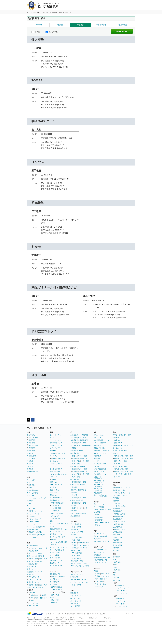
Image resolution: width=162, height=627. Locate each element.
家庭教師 (73, 511)
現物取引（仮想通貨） (36, 532)
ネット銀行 (31, 495)
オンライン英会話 (76, 532)
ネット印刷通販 (99, 507)
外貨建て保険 (117, 537)
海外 (57, 595)
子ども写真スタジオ (57, 531)
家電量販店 (74, 593)
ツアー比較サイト (56, 589)
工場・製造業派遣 (100, 469)
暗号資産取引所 (32, 529)
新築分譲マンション (34, 582)
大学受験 (39, 25)
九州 (45, 559)
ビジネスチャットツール (102, 509)
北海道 (74, 456)
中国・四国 (43, 598)
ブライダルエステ (100, 533)
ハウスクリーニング (57, 445)
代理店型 (32, 440)
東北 (32, 595)
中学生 (80, 508)
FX (28, 506)
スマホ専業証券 (32, 490)
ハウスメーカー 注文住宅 (35, 587)
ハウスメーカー (34, 603)
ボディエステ (98, 539)
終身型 (116, 514)
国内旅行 (54, 576)
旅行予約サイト (55, 574)
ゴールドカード (34, 521)
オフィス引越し (55, 552)
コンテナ (54, 477)
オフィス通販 (54, 555)
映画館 (96, 571)
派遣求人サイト (99, 471)
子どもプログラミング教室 (79, 566)
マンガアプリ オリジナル (58, 547)
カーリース (53, 492)
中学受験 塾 (74, 479)
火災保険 (30, 453)
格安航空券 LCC (55, 584)
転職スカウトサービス (101, 450)
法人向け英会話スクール (78, 563)
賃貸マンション (32, 569)
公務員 (74, 548)
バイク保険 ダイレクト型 (121, 493)
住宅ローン (31, 503)
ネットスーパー (55, 461)
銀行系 (31, 511)
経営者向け (99, 517)
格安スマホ (118, 440)
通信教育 (73, 505)
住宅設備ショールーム (34, 572)
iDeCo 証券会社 (32, 493)
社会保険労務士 (83, 542)
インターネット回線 (120, 466)
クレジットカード (33, 514)
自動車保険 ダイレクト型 (121, 488)
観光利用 (54, 602)
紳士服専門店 (75, 598)
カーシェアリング (56, 484)
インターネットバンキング (36, 498)
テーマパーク (98, 587)
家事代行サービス (56, 443)
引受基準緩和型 (119, 516)
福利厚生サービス (56, 560)
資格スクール (75, 550)
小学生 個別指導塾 (76, 500)
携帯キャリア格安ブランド (123, 445)
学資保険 (30, 469)
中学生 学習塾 (101, 25)
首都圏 (31, 559)
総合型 (53, 539)
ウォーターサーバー (57, 435)
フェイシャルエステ (100, 536)
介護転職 (97, 458)
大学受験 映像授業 (76, 450)
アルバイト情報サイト (101, 443)
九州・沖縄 (76, 464)
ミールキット (54, 456)
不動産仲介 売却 (32, 545)
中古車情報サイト (56, 498)
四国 (115, 461)
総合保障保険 (117, 542)
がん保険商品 (117, 527)
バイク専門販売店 (57, 513)
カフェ (52, 526)
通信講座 (73, 535)
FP (73, 537)
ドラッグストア (75, 596)
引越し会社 (53, 482)
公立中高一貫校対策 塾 (78, 490)
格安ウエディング (100, 552)
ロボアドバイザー (33, 537)
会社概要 (48, 614)
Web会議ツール (99, 512)
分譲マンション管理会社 (35, 556)
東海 (36, 559)
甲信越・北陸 (82, 458)
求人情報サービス (100, 474)
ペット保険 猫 (117, 508)
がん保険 (30, 466)
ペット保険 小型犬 (119, 506)
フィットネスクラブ (77, 574)
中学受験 (80, 25)
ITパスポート (82, 548)
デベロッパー (33, 605)
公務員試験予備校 (76, 561)
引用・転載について (92, 614)
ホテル (52, 597)
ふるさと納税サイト (57, 469)
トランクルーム (55, 471)
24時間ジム (74, 577)
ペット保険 (31, 458)
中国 (131, 458)
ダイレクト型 (33, 437)
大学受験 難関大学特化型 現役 (80, 445)
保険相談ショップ (33, 471)
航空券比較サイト (56, 579)
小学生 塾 (73, 495)
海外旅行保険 (31, 456)
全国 (105, 581)
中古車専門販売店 (57, 503)
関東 (107, 574)
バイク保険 (31, 443)
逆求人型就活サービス (101, 440)
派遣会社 (97, 466)
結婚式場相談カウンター (102, 557)
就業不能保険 (117, 532)
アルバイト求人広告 (100, 496)
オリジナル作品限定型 (59, 542)
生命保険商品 (117, 519)
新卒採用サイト (99, 481)
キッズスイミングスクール (79, 582)
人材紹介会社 (98, 489)
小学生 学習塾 (122, 25)
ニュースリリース (57, 614)
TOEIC (74, 542)
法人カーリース (99, 504)
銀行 (30, 488)
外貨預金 (30, 501)
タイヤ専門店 (75, 606)
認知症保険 (116, 535)
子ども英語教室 (75, 524)
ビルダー (32, 592)
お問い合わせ (81, 614)
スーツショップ (75, 601)
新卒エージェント (100, 485)
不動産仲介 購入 (32, 551)
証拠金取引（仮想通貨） (37, 535)
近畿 (40, 559)
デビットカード (32, 524)
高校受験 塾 (74, 453)
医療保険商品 (117, 511)
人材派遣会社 (98, 493)
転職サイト (97, 445)
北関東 (37, 595)
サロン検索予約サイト (101, 541)
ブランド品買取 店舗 (57, 550)
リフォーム (31, 574)
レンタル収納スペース (59, 474)
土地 (45, 548)
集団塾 (37, 32)
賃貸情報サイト (32, 566)
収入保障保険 (119, 524)
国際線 (59, 587)
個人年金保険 (117, 545)
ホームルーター (118, 448)
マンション (32, 548)
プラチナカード (121, 593)
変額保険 (116, 548)
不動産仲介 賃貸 (32, 564)
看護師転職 (97, 456)
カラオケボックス (100, 584)
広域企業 (117, 464)
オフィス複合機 (55, 558)
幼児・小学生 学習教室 (78, 513)
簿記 (78, 540)
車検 (51, 521)
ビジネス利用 (56, 600)
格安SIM (117, 437)
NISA (29, 482)
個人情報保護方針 (70, 614)
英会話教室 (74, 529)
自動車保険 (31, 435)
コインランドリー (56, 448)
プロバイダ (116, 453)
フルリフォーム (34, 577)
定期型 (122, 514)
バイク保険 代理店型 (120, 495)
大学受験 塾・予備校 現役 (79, 435)
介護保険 (116, 540)
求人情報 (102, 614)
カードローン (31, 508)
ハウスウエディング (100, 549)
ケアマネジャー (85, 545)
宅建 (73, 540)
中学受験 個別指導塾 (77, 484)
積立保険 (116, 550)
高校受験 (60, 25)
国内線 (53, 587)
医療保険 (30, 464)
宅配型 (53, 479)
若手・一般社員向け (102, 522)
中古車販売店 (54, 500)
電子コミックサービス (57, 537)
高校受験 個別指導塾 (77, 466)
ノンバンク (38, 511)
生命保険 (30, 461)
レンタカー (53, 487)
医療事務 (78, 537)
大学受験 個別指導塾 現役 (79, 440)
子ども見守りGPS (56, 565)
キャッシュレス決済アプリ (36, 527)
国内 (52, 595)
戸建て (40, 548)
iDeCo (115, 567)
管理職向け (99, 520)
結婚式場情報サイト (100, 560)
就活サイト (97, 437)
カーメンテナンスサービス (59, 524)
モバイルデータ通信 (120, 450)
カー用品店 (74, 603)
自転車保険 (31, 450)
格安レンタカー (55, 490)
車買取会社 (53, 495)
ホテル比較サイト (56, 582)
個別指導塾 (53, 32)
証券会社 (32, 485)
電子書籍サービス (56, 534)
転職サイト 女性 (99, 448)
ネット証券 (31, 480)
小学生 (86, 508)
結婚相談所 (97, 555)
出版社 (53, 545)
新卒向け (98, 525)
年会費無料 (32, 516)
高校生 (74, 508)
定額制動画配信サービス (58, 529)
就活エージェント (100, 435)
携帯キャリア (119, 443)
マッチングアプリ (100, 563)
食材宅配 (53, 450)
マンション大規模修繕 (34, 561)
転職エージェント (100, 453)
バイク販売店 (54, 511)
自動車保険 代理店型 (120, 490)
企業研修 (97, 515)
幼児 (73, 527)
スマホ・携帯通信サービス (122, 435)
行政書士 (75, 545)
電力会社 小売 (54, 563)
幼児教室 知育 (75, 516)
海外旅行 (62, 576)
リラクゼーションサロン (78, 579)
